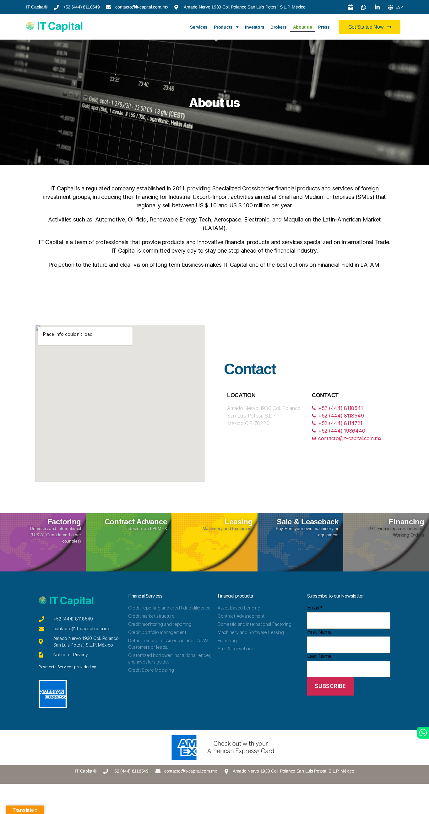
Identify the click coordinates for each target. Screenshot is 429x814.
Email (315, 607)
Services (199, 27)
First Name (319, 632)
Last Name (319, 656)
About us (302, 27)
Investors (254, 27)
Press (324, 27)
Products (223, 27)
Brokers (278, 27)
